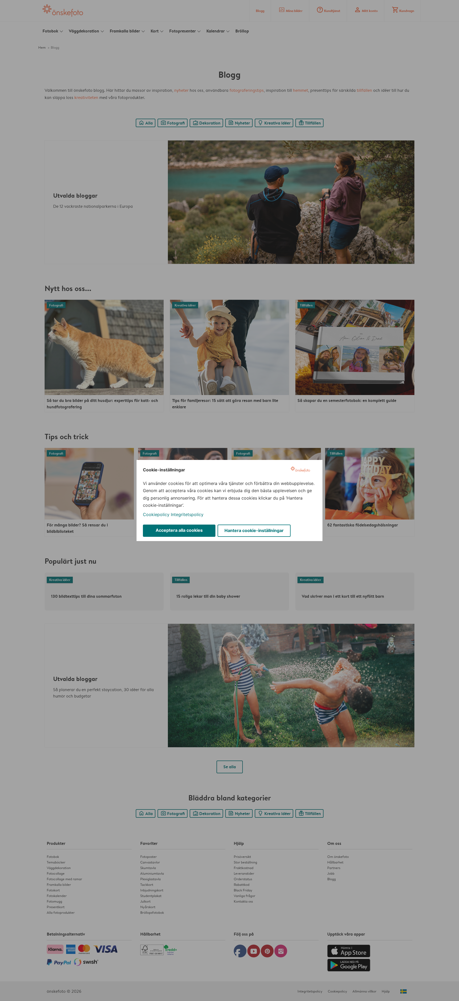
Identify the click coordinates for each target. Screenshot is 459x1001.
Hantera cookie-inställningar (254, 530)
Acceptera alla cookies (179, 530)
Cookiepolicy (156, 514)
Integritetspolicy (187, 514)
